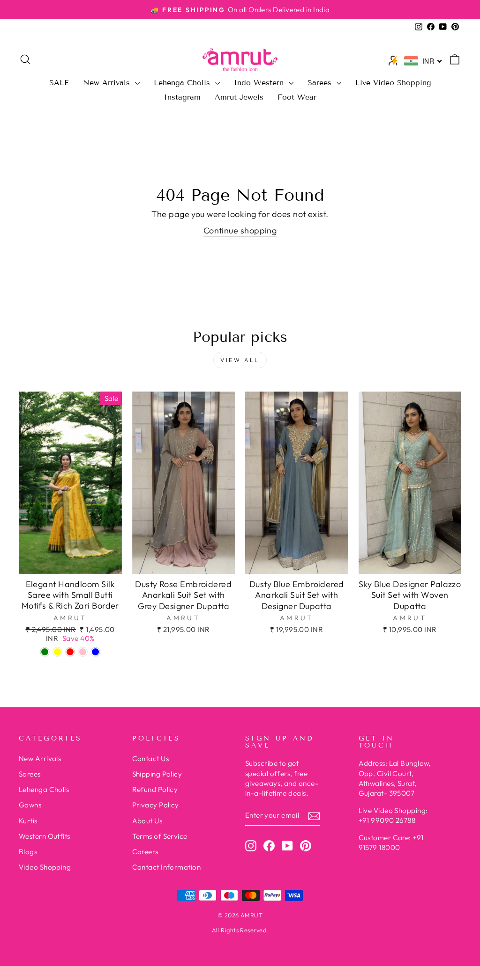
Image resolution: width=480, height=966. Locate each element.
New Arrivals (108, 82)
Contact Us (150, 758)
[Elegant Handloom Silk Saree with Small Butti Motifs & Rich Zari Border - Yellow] (57, 651)
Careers (145, 851)
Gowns (30, 804)
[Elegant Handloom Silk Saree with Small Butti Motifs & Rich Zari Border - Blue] (95, 651)
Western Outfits (44, 836)
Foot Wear (297, 97)
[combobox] (423, 60)
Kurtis (28, 820)
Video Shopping (45, 867)
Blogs (28, 851)
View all (240, 359)
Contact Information (166, 867)
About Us (147, 820)
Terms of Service (160, 836)
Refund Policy (155, 789)
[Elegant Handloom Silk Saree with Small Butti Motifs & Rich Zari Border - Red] (70, 651)
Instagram (182, 97)
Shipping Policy (157, 774)
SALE (59, 82)
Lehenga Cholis (183, 82)
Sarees (321, 82)
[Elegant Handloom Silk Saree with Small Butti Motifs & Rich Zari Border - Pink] (82, 651)
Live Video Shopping (393, 82)
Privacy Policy (155, 804)
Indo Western (260, 82)
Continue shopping (240, 230)
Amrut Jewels (239, 97)
